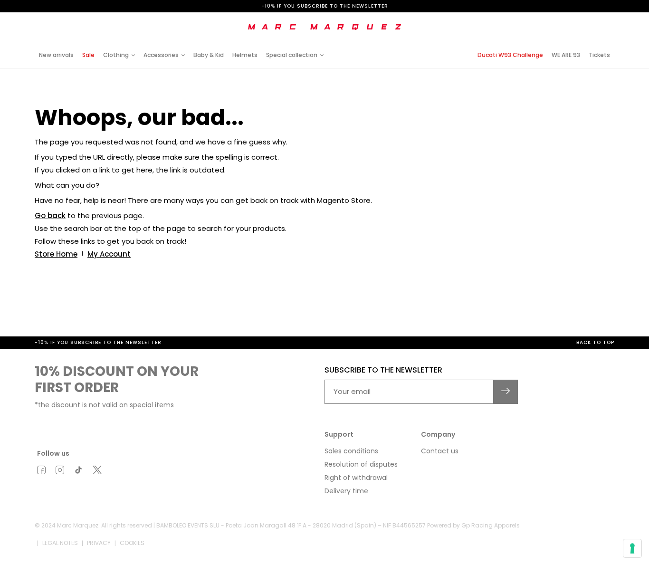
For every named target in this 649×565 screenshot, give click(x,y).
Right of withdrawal (356, 477)
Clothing (116, 55)
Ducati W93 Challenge (510, 55)
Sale (88, 55)
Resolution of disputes (361, 464)
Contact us (439, 451)
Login (535, 20)
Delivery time (346, 491)
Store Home (56, 254)
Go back (50, 215)
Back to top (595, 342)
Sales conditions (351, 451)
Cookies (132, 542)
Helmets (245, 55)
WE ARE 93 (566, 55)
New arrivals (56, 55)
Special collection (291, 55)
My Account (109, 254)
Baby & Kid (208, 55)
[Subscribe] (506, 392)
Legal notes (60, 542)
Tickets (599, 55)
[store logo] (324, 27)
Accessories (161, 55)
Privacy (99, 542)
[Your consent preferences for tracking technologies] (632, 548)
